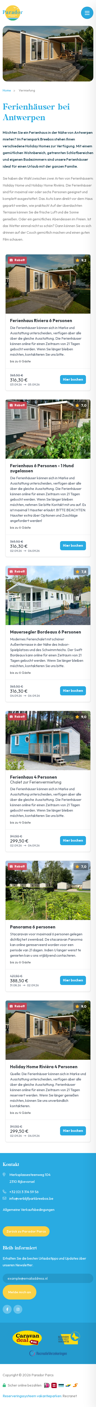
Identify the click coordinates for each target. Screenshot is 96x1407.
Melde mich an (19, 1292)
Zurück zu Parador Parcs (26, 1231)
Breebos (15, 12)
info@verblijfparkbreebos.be (31, 1198)
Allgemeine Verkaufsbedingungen (28, 1209)
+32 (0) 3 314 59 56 (24, 1192)
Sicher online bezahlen (25, 1385)
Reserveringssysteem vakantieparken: (33, 1396)
